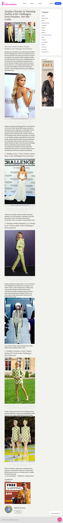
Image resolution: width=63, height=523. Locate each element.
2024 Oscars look (11, 474)
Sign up (58, 3)
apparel (43, 15)
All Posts (18, 511)
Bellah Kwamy (9, 472)
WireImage (24, 465)
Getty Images (25, 211)
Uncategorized (9, 479)
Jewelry (43, 30)
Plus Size (44, 39)
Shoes (43, 44)
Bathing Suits (45, 18)
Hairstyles (44, 25)
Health (43, 27)
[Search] (45, 3)
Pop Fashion (45, 42)
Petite (43, 37)
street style (44, 49)
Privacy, (14, 519)
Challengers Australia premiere (24, 61)
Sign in (51, 3)
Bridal (43, 20)
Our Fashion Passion (46, 35)
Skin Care (44, 47)
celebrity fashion (29, 476)
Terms (17, 519)
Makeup (43, 32)
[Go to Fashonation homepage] (9, 3)
